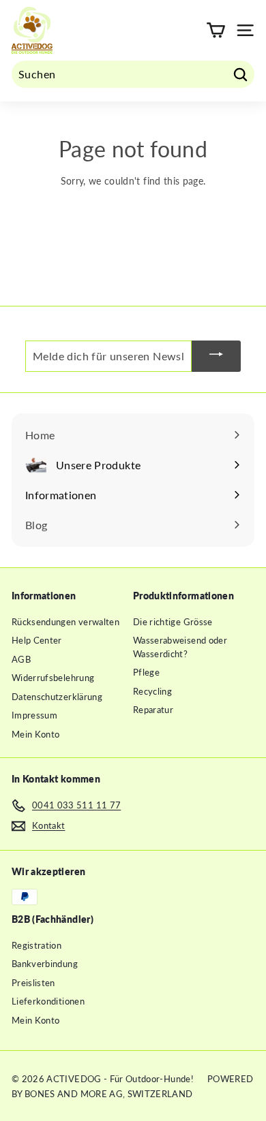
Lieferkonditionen (48, 1001)
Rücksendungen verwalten (65, 621)
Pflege (146, 672)
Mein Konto (36, 734)
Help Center (37, 640)
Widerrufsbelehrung (53, 677)
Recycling (152, 691)
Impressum (34, 715)
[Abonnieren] (216, 356)
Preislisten (33, 982)
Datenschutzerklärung (57, 696)
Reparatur (153, 709)
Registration (36, 945)
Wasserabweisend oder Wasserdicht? (180, 647)
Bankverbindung (45, 963)
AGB (21, 659)
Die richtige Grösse (173, 621)
